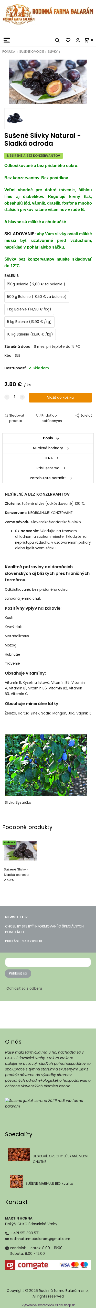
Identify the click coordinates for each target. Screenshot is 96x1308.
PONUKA (8, 51)
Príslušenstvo (48, 468)
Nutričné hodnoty (48, 448)
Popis (48, 438)
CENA (48, 458)
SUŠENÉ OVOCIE (31, 51)
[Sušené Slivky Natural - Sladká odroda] (48, 82)
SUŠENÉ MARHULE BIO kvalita (49, 1183)
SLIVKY (53, 51)
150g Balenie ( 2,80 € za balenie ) (36, 284)
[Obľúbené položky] (68, 40)
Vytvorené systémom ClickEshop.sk (48, 1305)
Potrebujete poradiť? (48, 478)
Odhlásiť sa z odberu (24, 988)
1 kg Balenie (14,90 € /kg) (29, 309)
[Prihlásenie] (77, 40)
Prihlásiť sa (18, 973)
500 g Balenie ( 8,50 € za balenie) (37, 296)
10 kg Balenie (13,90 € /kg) (30, 334)
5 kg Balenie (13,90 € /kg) (29, 321)
